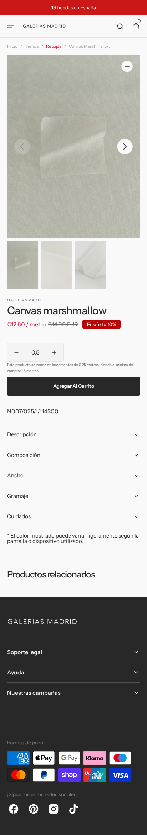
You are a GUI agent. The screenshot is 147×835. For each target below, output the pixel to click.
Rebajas (53, 46)
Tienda (32, 46)
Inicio (12, 46)
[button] (11, 26)
